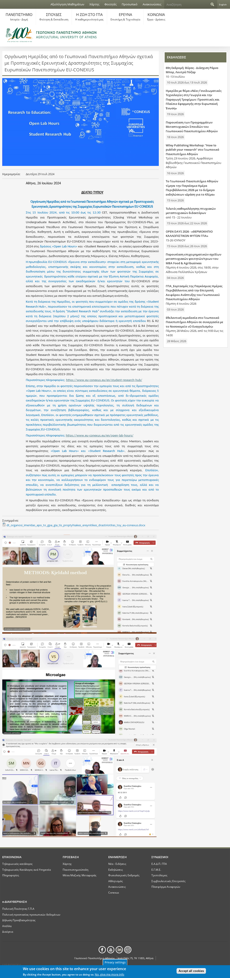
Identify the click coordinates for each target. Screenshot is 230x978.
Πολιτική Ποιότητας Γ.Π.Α (18, 908)
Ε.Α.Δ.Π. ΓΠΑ (159, 864)
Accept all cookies (191, 971)
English (223, 4)
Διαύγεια (7, 931)
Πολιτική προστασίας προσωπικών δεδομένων (31, 914)
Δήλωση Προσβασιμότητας (18, 920)
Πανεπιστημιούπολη (75, 869)
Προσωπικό (129, 4)
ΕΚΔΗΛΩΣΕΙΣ (176, 57)
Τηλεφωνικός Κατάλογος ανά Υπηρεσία (26, 869)
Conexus (113, 892)
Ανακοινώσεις (152, 4)
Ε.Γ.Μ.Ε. (156, 869)
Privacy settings (115, 962)
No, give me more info (109, 974)
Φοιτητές (110, 4)
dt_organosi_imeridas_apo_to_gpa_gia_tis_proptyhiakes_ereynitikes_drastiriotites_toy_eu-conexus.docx (76, 525)
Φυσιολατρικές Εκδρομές (123, 875)
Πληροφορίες (10, 875)
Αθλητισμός (115, 881)
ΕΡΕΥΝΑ (125, 16)
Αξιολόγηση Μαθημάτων (67, 4)
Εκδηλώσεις (115, 869)
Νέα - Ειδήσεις (117, 864)
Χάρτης (94, 4)
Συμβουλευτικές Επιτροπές (168, 881)
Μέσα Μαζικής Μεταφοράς (79, 875)
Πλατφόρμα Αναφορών (165, 886)
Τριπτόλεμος (159, 875)
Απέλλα (6, 926)
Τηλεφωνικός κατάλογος (17, 864)
